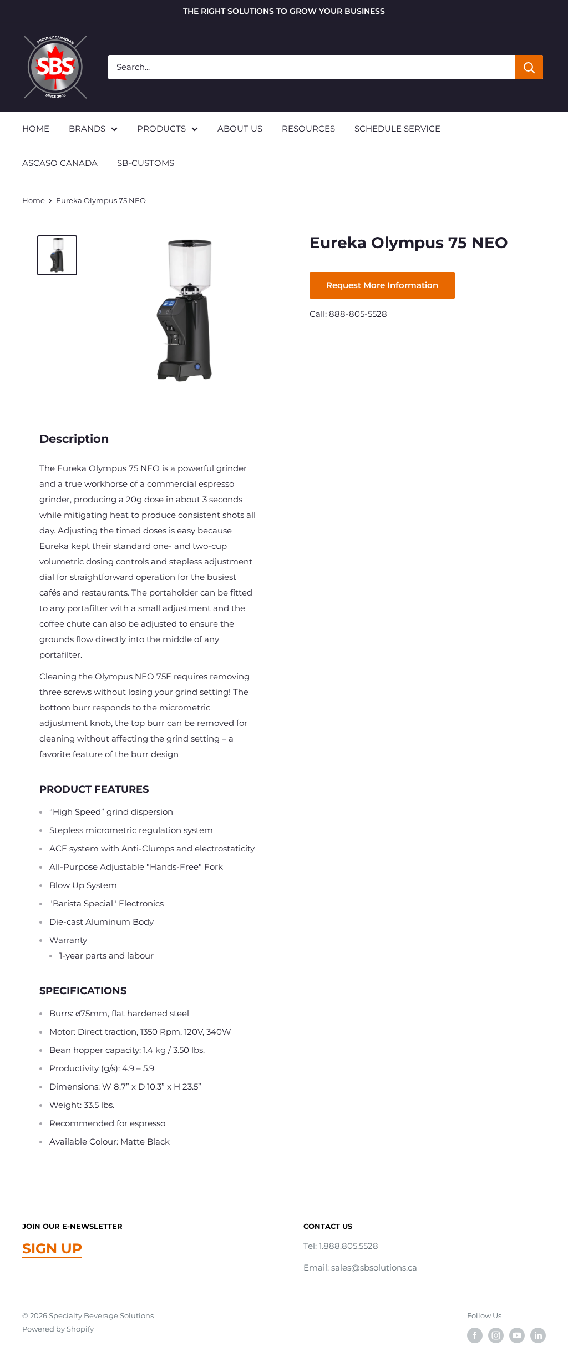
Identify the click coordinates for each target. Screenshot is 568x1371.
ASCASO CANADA (60, 163)
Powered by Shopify (58, 1328)
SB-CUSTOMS (145, 163)
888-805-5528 (358, 314)
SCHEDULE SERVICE (397, 128)
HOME (35, 128)
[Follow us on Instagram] (496, 1335)
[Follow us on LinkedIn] (538, 1335)
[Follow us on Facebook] (475, 1335)
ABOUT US (239, 128)
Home (33, 200)
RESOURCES (308, 128)
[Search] (529, 67)
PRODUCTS (161, 128)
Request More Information (382, 285)
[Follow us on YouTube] (517, 1335)
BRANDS (87, 128)
